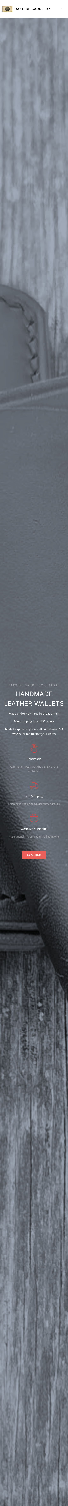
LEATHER (34, 854)
